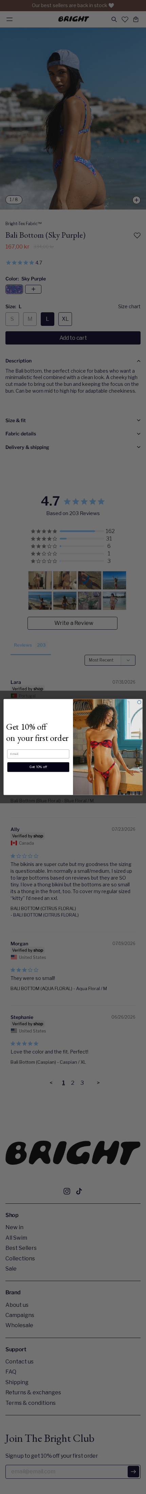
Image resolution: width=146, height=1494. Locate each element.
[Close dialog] (139, 702)
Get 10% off (38, 766)
